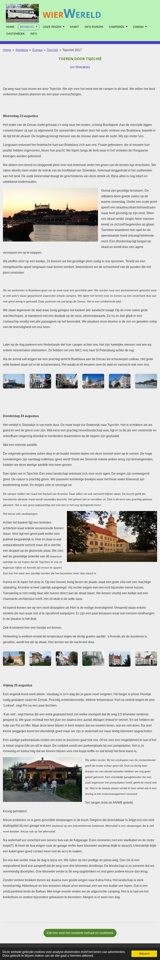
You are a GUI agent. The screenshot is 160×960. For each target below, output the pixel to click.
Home (7, 50)
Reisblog (22, 50)
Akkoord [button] (144, 953)
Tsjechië (52, 50)
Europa (37, 50)
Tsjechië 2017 (72, 50)
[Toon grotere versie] (50, 215)
